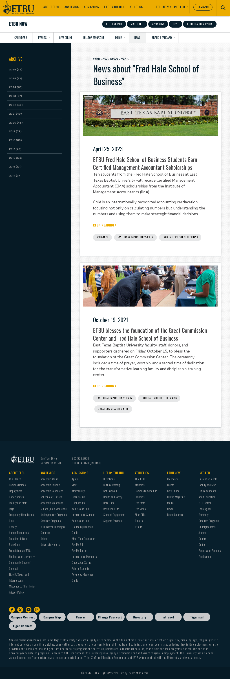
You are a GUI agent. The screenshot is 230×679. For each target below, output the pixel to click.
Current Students (208, 479)
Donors (202, 538)
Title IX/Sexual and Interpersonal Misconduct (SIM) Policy (22, 580)
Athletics (136, 6)
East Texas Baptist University (135, 237)
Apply (75, 479)
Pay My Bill (78, 544)
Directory (139, 617)
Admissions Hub (80, 509)
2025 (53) (15, 78)
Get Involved (110, 491)
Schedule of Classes (51, 497)
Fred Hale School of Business (180, 237)
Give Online (65, 37)
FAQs (11, 509)
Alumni (202, 532)
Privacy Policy (16, 592)
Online (43, 538)
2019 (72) (15, 131)
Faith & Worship (111, 485)
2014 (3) (14, 175)
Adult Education (207, 497)
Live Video (140, 509)
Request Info (114, 24)
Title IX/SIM (203, 7)
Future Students (80, 568)
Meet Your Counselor (83, 538)
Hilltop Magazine (93, 37)
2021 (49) (15, 113)
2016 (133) (15, 157)
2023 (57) (15, 96)
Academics (71, 6)
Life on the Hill (114, 6)
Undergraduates (207, 526)
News (137, 37)
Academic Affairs (49, 479)
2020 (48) (16, 122)
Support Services (112, 520)
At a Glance (15, 479)
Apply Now (158, 24)
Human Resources (19, 532)
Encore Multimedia (138, 673)
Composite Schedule (146, 491)
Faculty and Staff (18, 503)
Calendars (20, 37)
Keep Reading (103, 225)
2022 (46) (16, 105)
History (13, 526)
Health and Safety (112, 497)
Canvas (81, 617)
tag (123, 59)
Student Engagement (114, 514)
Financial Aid (78, 497)
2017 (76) (15, 149)
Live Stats (140, 503)
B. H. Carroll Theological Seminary (205, 509)
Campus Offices (17, 485)
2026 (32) (15, 69)
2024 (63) (15, 87)
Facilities (139, 497)
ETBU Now (162, 6)
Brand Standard (162, 37)
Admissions (91, 6)
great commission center (113, 409)
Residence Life (111, 509)
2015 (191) (15, 166)
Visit (74, 485)
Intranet (168, 617)
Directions (109, 479)
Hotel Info (108, 503)
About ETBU (51, 6)
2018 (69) (15, 140)
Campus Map (52, 617)
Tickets (139, 520)
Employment (205, 556)
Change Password (110, 617)
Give (175, 24)
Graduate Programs (50, 520)
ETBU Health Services (199, 24)
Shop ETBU (140, 514)
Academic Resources (51, 491)
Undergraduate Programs (53, 514)
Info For (179, 6)
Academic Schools (50, 485)
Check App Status (81, 562)
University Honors (50, 544)
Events (42, 37)
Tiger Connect (23, 625)
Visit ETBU (137, 24)
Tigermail (196, 617)
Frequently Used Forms (21, 514)
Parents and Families (210, 550)
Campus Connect (23, 617)
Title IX (138, 526)
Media (118, 37)
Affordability (78, 491)
